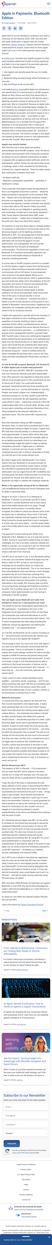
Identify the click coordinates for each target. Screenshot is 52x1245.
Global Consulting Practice (32, 904)
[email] (21, 28)
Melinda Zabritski (22, 970)
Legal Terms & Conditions (26, 1164)
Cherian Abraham (9, 23)
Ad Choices (26, 1180)
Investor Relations (26, 1195)
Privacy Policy (16, 1153)
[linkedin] (15, 28)
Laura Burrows (21, 1024)
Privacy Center (26, 1169)
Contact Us (26, 1200)
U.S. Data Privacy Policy (26, 1175)
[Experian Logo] (9, 4)
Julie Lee (19, 1080)
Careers (26, 1190)
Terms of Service (30, 1153)
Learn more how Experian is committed (28, 1209)
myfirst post (9, 58)
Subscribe (11, 1143)
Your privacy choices (29, 1217)
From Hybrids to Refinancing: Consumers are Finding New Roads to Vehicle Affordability (26, 951)
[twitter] (9, 28)
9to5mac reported (18, 89)
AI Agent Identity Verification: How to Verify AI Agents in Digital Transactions (24, 1005)
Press (26, 1185)
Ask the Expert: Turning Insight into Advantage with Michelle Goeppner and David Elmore (25, 1061)
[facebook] (4, 28)
